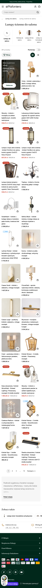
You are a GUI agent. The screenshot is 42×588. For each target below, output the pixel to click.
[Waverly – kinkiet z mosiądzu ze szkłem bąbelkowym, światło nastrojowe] (11, 101)
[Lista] (38, 55)
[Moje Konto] (35, 6)
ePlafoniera (10, 580)
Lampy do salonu (11, 19)
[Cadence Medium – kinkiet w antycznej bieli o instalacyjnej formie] (11, 408)
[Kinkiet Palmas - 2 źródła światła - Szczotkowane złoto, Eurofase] (31, 408)
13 (24, 471)
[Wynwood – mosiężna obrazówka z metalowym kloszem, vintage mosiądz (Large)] (31, 307)
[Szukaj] (38, 12)
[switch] (4, 584)
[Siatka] (32, 55)
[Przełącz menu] (3, 6)
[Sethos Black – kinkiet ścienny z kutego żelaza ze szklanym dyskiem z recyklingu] (31, 204)
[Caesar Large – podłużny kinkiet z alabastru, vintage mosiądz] (11, 307)
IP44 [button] (6, 231)
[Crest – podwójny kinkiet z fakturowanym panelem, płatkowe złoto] (11, 342)
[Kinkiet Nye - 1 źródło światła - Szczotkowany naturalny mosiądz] (11, 440)
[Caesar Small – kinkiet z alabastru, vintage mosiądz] (11, 273)
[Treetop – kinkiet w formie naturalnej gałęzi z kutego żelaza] (31, 170)
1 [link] (8, 471)
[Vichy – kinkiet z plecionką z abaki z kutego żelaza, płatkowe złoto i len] (31, 69)
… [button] (2, 19)
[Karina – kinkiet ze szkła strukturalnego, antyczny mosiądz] (31, 239)
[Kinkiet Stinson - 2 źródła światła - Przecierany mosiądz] (31, 342)
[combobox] (21, 12)
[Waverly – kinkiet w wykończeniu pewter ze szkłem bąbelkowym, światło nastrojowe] (31, 374)
